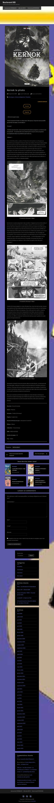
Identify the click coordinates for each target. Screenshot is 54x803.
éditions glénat (16, 447)
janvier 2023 (20, 748)
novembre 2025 (21, 641)
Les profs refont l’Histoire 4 (27, 759)
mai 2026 (19, 623)
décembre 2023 (21, 713)
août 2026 (19, 613)
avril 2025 (19, 663)
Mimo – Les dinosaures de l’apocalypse (26, 586)
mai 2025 (19, 660)
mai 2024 (19, 698)
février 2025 (20, 670)
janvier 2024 (20, 710)
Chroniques (11, 97)
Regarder (27, 112)
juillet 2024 (20, 692)
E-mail (9, 526)
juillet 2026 (20, 616)
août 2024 (19, 688)
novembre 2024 (21, 679)
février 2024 (20, 707)
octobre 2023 (20, 720)
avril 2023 (19, 739)
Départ (31, 555)
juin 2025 (19, 657)
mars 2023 (19, 742)
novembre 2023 (21, 717)
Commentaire (10, 501)
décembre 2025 (21, 638)
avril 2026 (19, 626)
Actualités (19, 566)
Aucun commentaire (37, 94)
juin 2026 (19, 619)
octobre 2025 (20, 645)
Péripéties (28, 97)
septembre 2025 (21, 648)
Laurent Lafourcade (24, 93)
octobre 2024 (20, 682)
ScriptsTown (33, 801)
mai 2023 (19, 735)
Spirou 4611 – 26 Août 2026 (23, 589)
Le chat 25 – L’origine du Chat (24, 597)
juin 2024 (19, 695)
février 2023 (20, 745)
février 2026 (20, 632)
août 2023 (19, 726)
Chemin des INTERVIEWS (33, 8)
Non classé (20, 575)
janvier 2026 (20, 635)
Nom (8, 519)
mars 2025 (19, 667)
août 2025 (19, 651)
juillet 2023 (20, 729)
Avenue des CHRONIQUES (10, 8)
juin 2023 (19, 732)
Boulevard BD (9, 2)
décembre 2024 (21, 676)
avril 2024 (19, 701)
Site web (9, 532)
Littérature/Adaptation (19, 97)
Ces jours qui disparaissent (17, 481)
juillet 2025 (20, 654)
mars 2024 (19, 704)
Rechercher (20, 553)
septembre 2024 (21, 685)
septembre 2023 (21, 723)
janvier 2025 (20, 673)
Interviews (19, 572)
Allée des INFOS (22, 8)
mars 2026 (19, 629)
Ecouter (27, 106)
